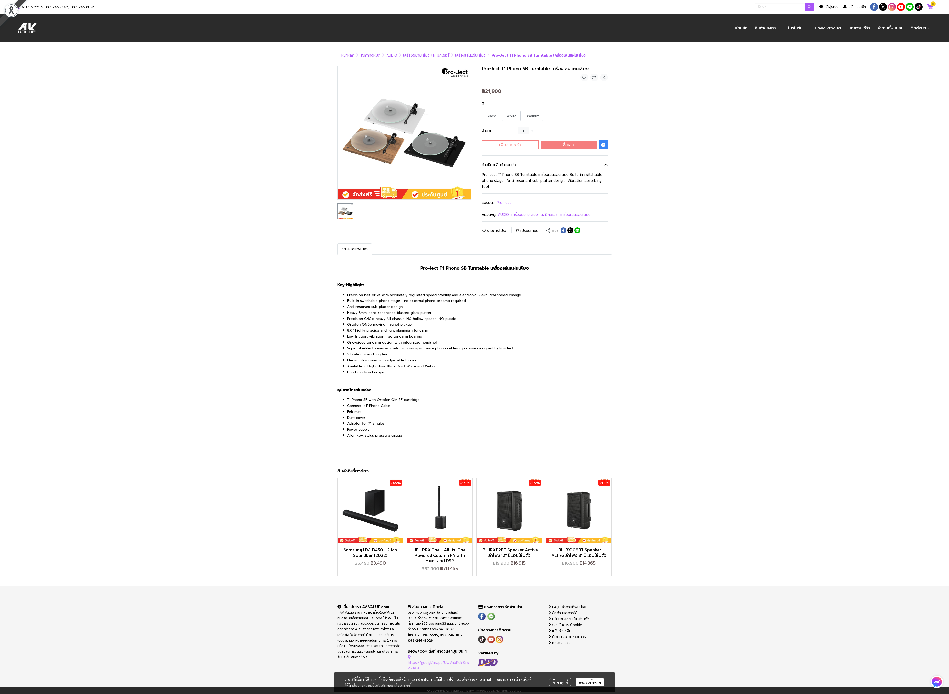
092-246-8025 (56, 7)
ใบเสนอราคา (561, 642)
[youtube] (901, 7)
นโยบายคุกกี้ (403, 685)
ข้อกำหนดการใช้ (564, 613)
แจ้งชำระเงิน (561, 631)
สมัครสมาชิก (857, 6)
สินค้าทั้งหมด (370, 55)
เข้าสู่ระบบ (831, 6)
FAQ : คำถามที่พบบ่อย (569, 607)
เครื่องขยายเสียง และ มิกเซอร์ (426, 55)
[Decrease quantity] (514, 130)
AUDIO (391, 55)
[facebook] (874, 7)
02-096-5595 (32, 7)
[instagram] (892, 7)
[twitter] (883, 7)
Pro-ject (504, 202)
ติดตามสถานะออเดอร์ (568, 637)
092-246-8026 (83, 7)
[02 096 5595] (18, 7)
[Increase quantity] (532, 130)
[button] (784, 7)
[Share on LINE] (577, 230)
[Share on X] (570, 230)
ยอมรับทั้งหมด (590, 682)
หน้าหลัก (347, 55)
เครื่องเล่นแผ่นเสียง (470, 55)
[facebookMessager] (937, 682)
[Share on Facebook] (563, 230)
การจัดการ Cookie (566, 625)
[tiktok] (919, 7)
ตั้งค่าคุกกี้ (560, 682)
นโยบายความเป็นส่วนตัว (369, 685)
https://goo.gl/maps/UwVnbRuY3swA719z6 (438, 665)
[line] (910, 7)
